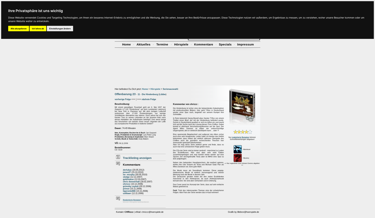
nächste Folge (149, 99)
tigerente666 (129, 191)
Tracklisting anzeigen (137, 157)
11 (139, 94)
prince (126, 188)
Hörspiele (155, 89)
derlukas (127, 170)
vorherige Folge (123, 99)
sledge (126, 177)
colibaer (127, 193)
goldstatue (128, 179)
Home (145, 89)
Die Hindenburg (150, 94)
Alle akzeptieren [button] (19, 28)
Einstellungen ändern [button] (60, 28)
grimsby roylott (131, 186)
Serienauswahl (170, 89)
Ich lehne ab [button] (38, 28)
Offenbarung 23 (125, 94)
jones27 (127, 172)
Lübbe (162, 94)
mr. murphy (129, 174)
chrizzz (126, 184)
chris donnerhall (131, 181)
